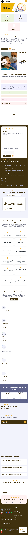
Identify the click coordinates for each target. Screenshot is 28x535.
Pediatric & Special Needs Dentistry (7, 519)
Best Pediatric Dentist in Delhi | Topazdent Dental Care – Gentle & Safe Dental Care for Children (10, 489)
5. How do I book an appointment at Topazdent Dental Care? (11, 474)
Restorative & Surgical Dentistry (6, 523)
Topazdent (7, 529)
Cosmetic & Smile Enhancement (6, 522)
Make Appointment (6, 155)
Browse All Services (13, 299)
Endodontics (4, 363)
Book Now (7, 20)
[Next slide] (23, 211)
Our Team (16, 511)
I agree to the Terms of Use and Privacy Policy (11, 148)
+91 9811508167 (14, 49)
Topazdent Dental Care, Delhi (7, 415)
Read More (4, 314)
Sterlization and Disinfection (19, 512)
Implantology (4, 376)
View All (20, 20)
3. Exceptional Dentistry (6, 92)
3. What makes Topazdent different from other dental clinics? (12, 467)
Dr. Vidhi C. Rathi (7, 393)
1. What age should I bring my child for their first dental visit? (11, 460)
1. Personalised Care (5, 81)
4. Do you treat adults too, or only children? (9, 470)
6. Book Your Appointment (6, 103)
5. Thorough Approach (5, 99)
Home (16, 507)
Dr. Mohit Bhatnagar (20, 393)
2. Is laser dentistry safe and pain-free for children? (10, 463)
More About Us (4, 48)
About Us (16, 508)
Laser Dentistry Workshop (18, 515)
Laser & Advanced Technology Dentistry (7, 520)
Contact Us (13, 29)
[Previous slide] (21, 211)
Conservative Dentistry (6, 349)
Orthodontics (4, 336)
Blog (16, 519)
